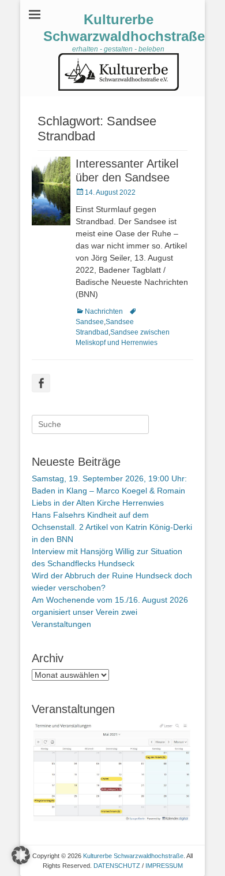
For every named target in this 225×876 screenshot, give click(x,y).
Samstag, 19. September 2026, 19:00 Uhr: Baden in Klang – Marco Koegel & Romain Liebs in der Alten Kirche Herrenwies (109, 490)
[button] (21, 855)
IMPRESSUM (164, 865)
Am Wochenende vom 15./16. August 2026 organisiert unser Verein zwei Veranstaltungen (110, 612)
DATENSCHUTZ (116, 865)
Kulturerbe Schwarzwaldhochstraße (124, 28)
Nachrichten (104, 311)
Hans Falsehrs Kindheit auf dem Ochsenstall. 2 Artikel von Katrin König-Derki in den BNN (112, 527)
